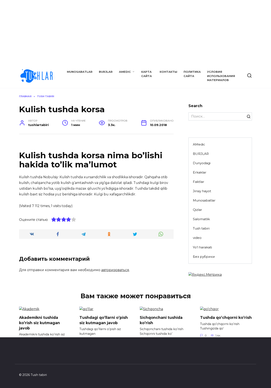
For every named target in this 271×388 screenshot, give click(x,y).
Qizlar (197, 210)
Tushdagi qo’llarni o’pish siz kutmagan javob (103, 320)
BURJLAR (106, 71)
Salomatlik (201, 219)
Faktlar (198, 182)
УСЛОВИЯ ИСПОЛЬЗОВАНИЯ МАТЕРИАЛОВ (221, 75)
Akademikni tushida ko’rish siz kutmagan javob (39, 322)
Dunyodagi (201, 163)
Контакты (168, 71)
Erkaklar (199, 172)
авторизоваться (115, 270)
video (197, 238)
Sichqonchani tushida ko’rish (161, 320)
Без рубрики (204, 257)
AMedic (125, 71)
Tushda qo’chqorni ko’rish (226, 317)
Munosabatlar (80, 71)
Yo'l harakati (202, 247)
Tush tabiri (201, 228)
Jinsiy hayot (202, 191)
